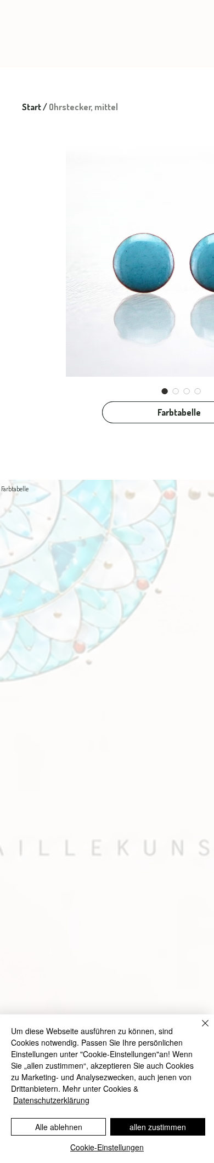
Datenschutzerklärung (51, 1099)
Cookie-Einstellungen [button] (107, 1147)
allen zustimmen (157, 1126)
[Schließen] (198, 1030)
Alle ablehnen (58, 1126)
